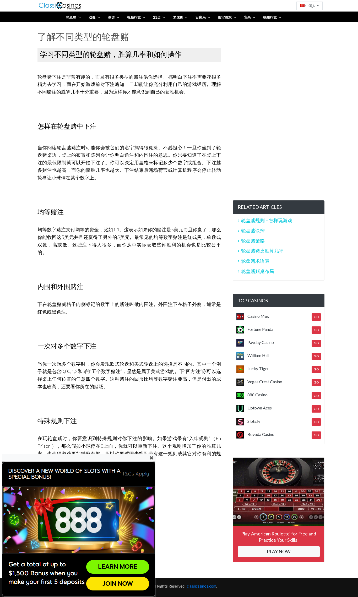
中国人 (310, 6)
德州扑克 (270, 17)
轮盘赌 (71, 17)
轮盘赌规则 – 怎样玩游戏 (266, 220)
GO (316, 317)
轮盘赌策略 (253, 241)
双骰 (92, 17)
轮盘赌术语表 (255, 261)
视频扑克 (134, 17)
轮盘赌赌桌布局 (257, 271)
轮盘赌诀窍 (253, 230)
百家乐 (201, 17)
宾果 (247, 17)
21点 (157, 17)
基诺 (111, 17)
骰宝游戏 (225, 17)
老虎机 (178, 17)
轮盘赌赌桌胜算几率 (262, 251)
